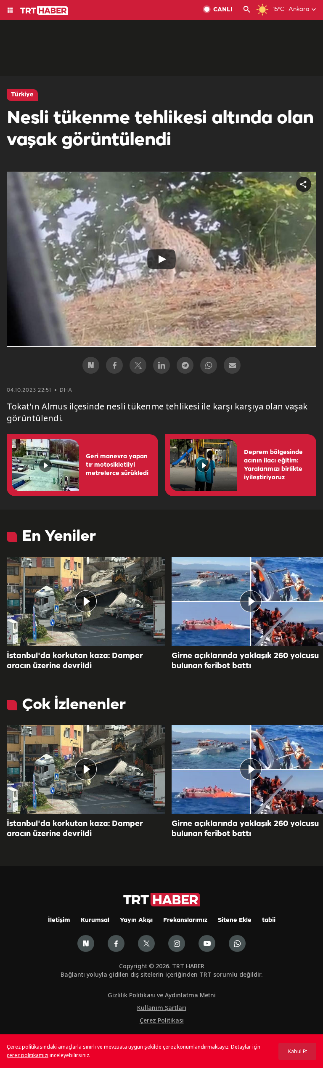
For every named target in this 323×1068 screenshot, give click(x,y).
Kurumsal (95, 920)
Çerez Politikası (162, 1020)
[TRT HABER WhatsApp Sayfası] (237, 943)
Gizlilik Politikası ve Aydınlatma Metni (162, 995)
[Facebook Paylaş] (114, 365)
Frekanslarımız (185, 920)
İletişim (59, 920)
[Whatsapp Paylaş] (208, 365)
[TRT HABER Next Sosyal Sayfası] (85, 943)
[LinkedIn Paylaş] (161, 365)
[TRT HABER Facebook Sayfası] (116, 943)
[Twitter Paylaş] (138, 365)
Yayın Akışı (136, 920)
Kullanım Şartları (161, 1008)
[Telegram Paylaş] (185, 365)
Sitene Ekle (235, 920)
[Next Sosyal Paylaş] (90, 365)
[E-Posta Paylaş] (232, 365)
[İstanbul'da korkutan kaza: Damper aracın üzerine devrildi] (86, 601)
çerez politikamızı (27, 1055)
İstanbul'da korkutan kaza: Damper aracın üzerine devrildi (75, 661)
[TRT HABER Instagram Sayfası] (176, 943)
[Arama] (247, 10)
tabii (268, 920)
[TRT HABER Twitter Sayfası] (146, 943)
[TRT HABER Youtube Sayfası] (207, 943)
